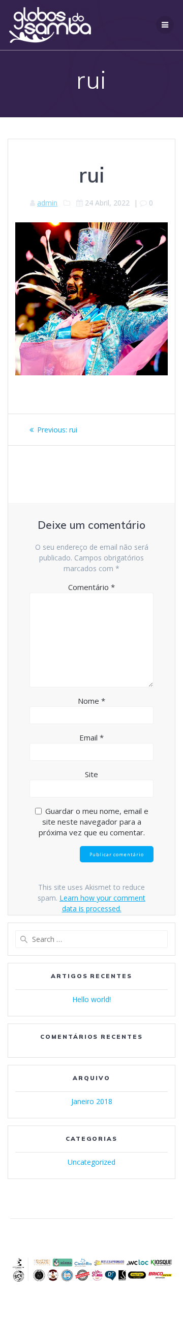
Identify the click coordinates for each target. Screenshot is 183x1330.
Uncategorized (91, 1162)
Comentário (91, 587)
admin (47, 203)
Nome (91, 701)
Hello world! (91, 999)
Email (91, 737)
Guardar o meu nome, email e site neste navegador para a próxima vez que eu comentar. (93, 821)
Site (91, 774)
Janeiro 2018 (91, 1101)
